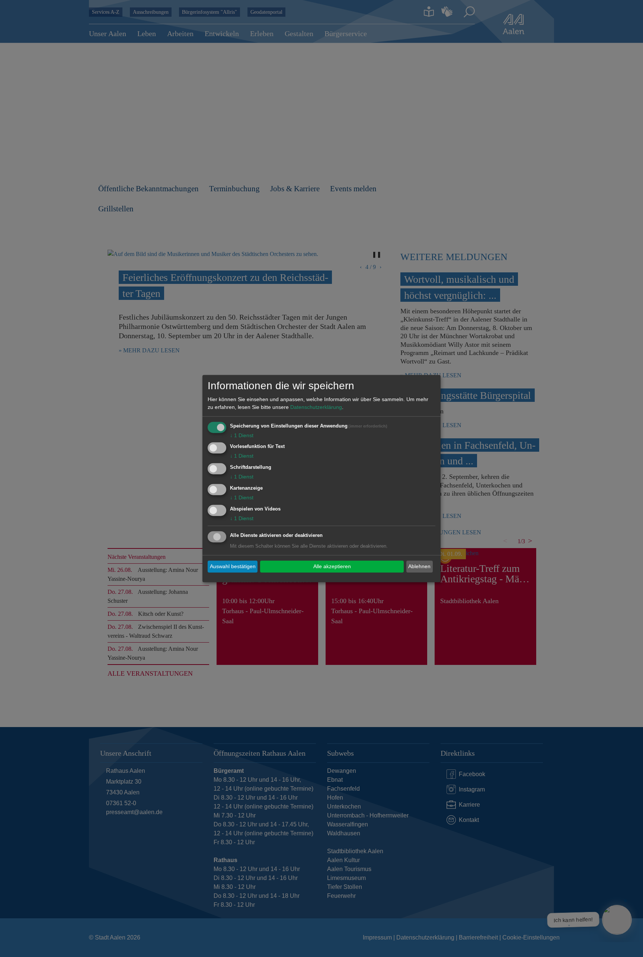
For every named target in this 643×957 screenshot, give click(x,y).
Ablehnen (419, 566)
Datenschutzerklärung (316, 407)
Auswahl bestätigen (233, 566)
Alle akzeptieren (332, 566)
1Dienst (241, 435)
